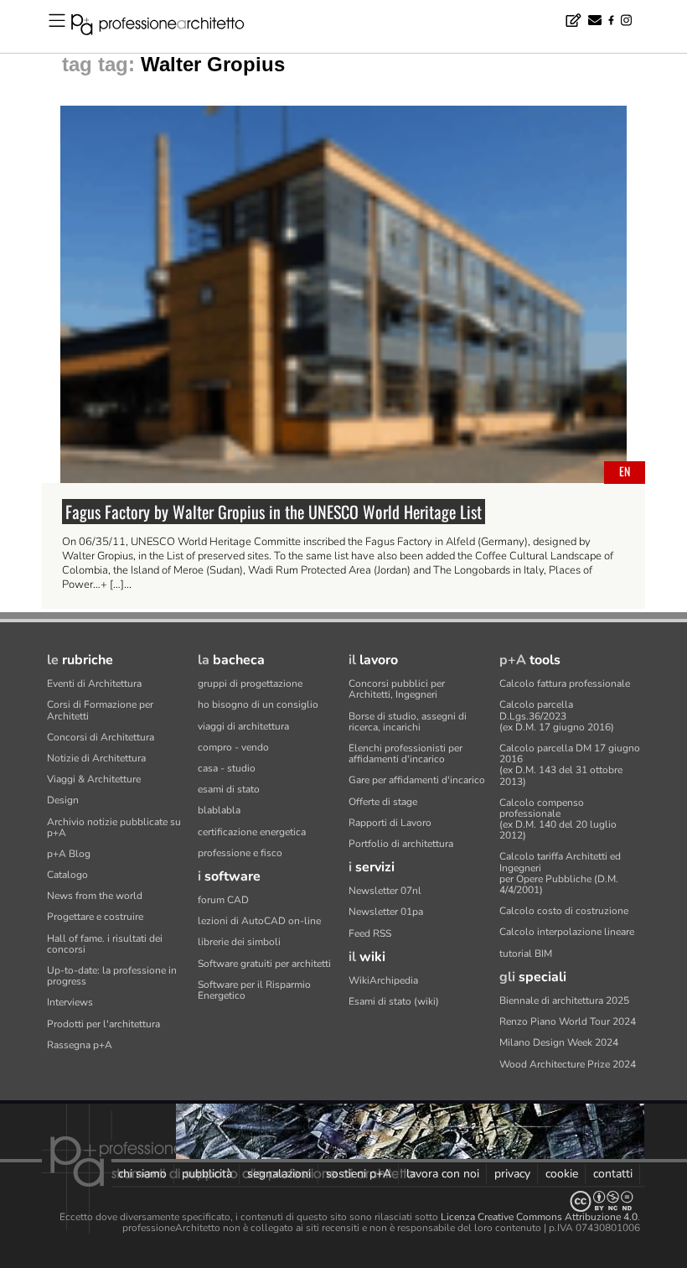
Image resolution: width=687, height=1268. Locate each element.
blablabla (219, 810)
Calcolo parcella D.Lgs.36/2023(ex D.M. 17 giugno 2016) (556, 715)
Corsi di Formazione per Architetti (100, 710)
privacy (512, 1174)
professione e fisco (240, 853)
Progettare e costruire (95, 916)
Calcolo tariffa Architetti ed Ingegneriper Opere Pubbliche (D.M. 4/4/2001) (560, 873)
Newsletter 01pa (386, 911)
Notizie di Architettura (96, 758)
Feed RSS (370, 933)
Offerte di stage (383, 801)
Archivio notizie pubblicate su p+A (114, 827)
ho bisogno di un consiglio (258, 704)
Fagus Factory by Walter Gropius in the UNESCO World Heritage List (273, 511)
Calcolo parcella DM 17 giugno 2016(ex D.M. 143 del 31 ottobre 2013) (569, 764)
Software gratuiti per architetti (264, 963)
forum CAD (223, 900)
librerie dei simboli (239, 941)
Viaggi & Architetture (94, 779)
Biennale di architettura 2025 (564, 1000)
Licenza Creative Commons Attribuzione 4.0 (539, 1217)
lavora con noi (442, 1174)
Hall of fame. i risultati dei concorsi (105, 944)
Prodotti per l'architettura (103, 1024)
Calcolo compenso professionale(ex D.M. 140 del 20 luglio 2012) (558, 819)
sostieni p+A (358, 1174)
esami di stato (229, 789)
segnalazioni (279, 1174)
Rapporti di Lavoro (390, 822)
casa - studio (227, 768)
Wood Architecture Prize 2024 (567, 1064)
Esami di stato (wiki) (394, 1001)
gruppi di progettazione (250, 683)
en (624, 471)
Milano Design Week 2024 (558, 1042)
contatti (613, 1174)
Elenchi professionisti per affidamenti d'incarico (405, 753)
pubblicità (207, 1174)
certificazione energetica (252, 832)
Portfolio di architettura (401, 843)
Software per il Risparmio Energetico (254, 990)
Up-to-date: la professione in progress (112, 976)
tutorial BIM (525, 953)
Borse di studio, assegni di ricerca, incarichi (408, 721)
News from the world (94, 895)
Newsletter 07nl (385, 890)
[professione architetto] (167, 27)
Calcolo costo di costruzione (563, 910)
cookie (561, 1174)
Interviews (70, 1002)
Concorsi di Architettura (100, 737)
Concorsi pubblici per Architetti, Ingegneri (397, 689)
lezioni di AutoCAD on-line (259, 921)
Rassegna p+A (79, 1045)
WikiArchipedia (383, 980)
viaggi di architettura (243, 726)
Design (63, 800)
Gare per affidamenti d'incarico (417, 780)
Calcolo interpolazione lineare (566, 931)
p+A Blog (68, 853)
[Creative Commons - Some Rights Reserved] (343, 1201)
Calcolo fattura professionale (564, 683)
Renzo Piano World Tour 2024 (567, 1021)
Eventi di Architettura (94, 683)
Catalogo (67, 874)
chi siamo (142, 1174)
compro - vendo (233, 747)
